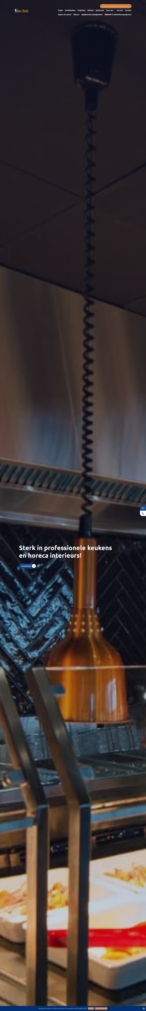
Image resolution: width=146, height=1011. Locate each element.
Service (120, 10)
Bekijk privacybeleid (101, 1008)
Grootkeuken (70, 10)
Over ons (109, 10)
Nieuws (76, 14)
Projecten (81, 10)
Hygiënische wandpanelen (92, 14)
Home (60, 10)
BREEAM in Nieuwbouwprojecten (118, 14)
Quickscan (100, 10)
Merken (90, 10)
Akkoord (91, 1008)
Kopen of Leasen (64, 14)
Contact (128, 10)
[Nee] (144, 1009)
